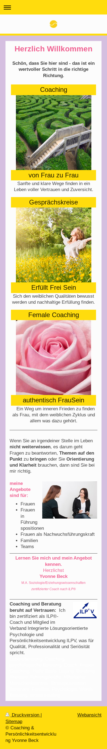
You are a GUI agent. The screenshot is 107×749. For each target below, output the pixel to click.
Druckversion (25, 714)
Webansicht (89, 714)
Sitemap (13, 721)
